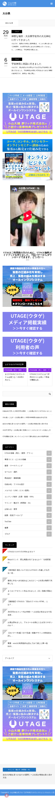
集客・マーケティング (27, 466)
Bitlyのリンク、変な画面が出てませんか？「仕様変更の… (29, 561)
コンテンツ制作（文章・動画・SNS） (27, 497)
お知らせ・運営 (27, 509)
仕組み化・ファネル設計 (27, 484)
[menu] (51, 3)
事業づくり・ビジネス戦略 (27, 459)
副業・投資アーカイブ (27, 515)
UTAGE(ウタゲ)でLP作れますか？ (21, 552)
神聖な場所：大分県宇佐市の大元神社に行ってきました (31, 38)
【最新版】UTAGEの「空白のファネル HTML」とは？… (28, 603)
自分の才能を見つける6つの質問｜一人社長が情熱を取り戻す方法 (25, 424)
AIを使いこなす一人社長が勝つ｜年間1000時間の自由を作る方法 (25, 417)
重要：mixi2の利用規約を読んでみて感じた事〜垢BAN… (28, 644)
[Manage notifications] (7, 795)
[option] (27, 774)
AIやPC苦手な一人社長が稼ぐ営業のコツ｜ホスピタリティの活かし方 (27, 430)
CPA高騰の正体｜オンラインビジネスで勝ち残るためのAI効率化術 (26, 436)
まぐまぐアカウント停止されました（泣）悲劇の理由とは (30, 592)
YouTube (27, 522)
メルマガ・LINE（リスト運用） (27, 490)
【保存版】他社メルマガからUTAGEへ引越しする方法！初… (29, 571)
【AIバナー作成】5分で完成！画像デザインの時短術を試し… (30, 634)
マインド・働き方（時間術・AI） (27, 503)
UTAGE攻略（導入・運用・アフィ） (15, 370)
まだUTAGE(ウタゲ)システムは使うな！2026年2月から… (15, 377)
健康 (27, 528)
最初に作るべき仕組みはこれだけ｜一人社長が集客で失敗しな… (30, 582)
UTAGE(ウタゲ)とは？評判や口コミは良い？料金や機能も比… (40, 377)
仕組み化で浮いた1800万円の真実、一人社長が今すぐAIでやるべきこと (27, 411)
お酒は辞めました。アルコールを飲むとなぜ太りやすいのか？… (30, 623)
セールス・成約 (27, 472)
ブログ (17, 31)
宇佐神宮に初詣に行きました (26, 64)
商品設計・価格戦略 (27, 478)
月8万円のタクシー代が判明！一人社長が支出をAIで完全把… (30, 613)
